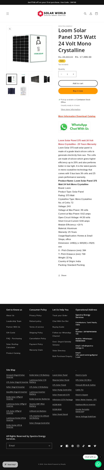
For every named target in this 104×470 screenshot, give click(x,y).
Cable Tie (79, 390)
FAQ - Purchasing (14, 338)
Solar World (48, 464)
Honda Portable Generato (82, 410)
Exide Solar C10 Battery (39, 375)
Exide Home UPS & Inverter (14, 426)
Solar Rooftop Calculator (12, 345)
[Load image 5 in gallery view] (11, 91)
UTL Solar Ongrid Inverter (17, 382)
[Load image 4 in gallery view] (47, 79)
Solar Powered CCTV (61, 395)
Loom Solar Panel (60, 375)
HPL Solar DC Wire (83, 380)
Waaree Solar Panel (61, 380)
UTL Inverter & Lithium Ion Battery (39, 417)
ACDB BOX (57, 404)
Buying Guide (58, 327)
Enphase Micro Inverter (86, 404)
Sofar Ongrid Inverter (15, 387)
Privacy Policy (35, 315)
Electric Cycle (81, 375)
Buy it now (78, 91)
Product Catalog (13, 353)
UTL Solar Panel (59, 385)
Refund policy (35, 321)
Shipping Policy (36, 333)
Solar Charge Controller (39, 423)
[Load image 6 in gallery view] (23, 91)
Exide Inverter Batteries (39, 399)
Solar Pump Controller (62, 390)
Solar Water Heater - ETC (86, 399)
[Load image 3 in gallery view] (35, 79)
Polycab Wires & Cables (86, 385)
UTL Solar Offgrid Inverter (13, 412)
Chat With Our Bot (60, 321)
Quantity (61, 69)
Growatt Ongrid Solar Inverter (15, 376)
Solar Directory (59, 351)
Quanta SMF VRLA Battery (37, 405)
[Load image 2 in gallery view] (23, 79)
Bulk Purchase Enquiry (62, 356)
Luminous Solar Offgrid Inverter (16, 405)
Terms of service (36, 327)
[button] (7, 13)
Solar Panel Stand (60, 414)
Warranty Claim (36, 350)
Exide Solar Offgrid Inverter (14, 398)
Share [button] (63, 275)
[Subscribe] (49, 446)
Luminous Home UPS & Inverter (16, 419)
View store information (70, 109)
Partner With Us (13, 327)
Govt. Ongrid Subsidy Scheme (62, 343)
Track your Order (60, 315)
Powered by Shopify (59, 464)
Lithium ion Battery (37, 411)
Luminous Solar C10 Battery (37, 381)
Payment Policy (36, 344)
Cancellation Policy (37, 338)
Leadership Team (13, 321)
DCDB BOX (57, 409)
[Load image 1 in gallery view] (11, 79)
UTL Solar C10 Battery (38, 387)
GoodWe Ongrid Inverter (16, 392)
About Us (10, 315)
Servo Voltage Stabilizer (86, 416)
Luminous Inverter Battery (37, 393)
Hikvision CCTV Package (63, 399)
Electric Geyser (82, 395)
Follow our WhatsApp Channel (62, 334)
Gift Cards (10, 333)
